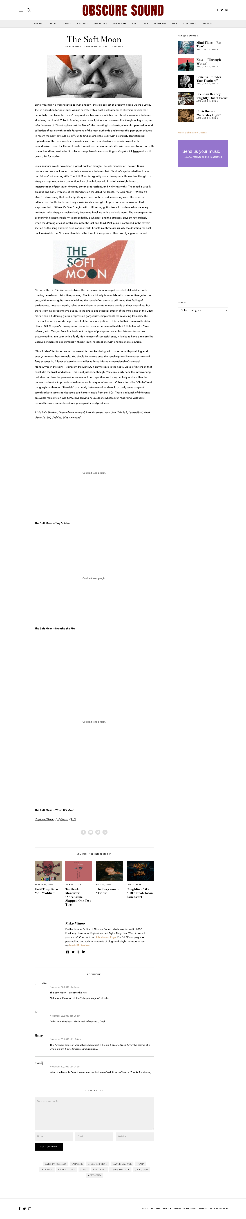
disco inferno (98, 1163)
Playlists (82, 24)
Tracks (52, 24)
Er (36, 1012)
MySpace (62, 819)
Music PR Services (219, 1208)
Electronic (190, 24)
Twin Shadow (120, 1169)
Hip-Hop (207, 24)
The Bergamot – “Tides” (107, 891)
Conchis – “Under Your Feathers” (208, 79)
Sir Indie (41, 983)
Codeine (77, 1163)
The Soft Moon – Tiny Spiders (52, 523)
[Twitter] (222, 10)
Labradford (66, 1169)
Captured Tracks (44, 819)
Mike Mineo (76, 46)
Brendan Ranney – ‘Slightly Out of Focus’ (212, 96)
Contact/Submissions (185, 1208)
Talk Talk (99, 1169)
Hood (140, 1163)
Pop (146, 24)
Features (118, 46)
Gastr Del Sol (122, 1163)
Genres (38, 24)
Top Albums (119, 24)
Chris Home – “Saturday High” (208, 113)
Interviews (100, 24)
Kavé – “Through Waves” (208, 61)
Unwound (141, 1169)
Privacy (167, 1208)
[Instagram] (226, 10)
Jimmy (39, 1035)
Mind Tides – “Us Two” (208, 44)
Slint (84, 1169)
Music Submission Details (192, 132)
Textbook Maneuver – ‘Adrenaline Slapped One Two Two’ (78, 897)
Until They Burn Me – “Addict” (46, 891)
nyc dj (39, 1062)
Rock (135, 24)
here (136, 151)
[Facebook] (217, 10)
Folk (175, 24)
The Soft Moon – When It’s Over (54, 810)
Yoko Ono (94, 1175)
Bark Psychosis (55, 1163)
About (145, 1208)
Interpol (47, 1169)
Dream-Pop (160, 24)
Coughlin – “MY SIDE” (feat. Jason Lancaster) (140, 893)
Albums (66, 24)
